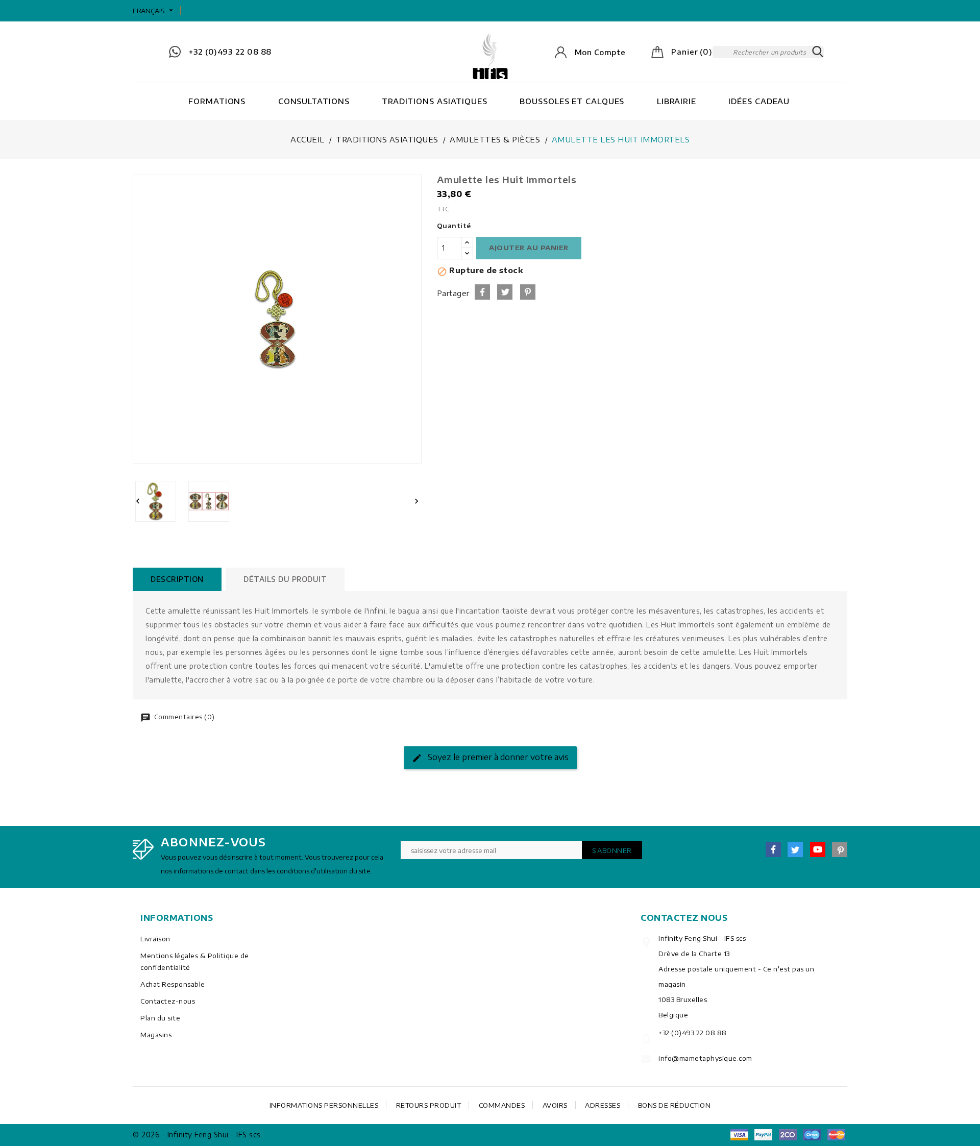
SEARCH (818, 52)
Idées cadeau (759, 101)
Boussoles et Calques (572, 101)
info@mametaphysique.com (705, 1058)
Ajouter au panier (529, 247)
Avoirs (555, 1105)
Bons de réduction (674, 1105)
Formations (217, 101)
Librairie (676, 101)
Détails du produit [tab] (285, 579)
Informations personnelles (324, 1105)
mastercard (812, 1134)
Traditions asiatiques (434, 101)
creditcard (836, 1134)
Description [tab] (177, 579)
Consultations (314, 101)
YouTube (817, 849)
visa (739, 1134)
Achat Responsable (172, 984)
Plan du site (160, 1018)
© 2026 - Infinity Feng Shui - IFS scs (197, 1134)
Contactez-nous (167, 1001)
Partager (482, 292)
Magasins (156, 1035)
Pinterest (527, 292)
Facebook (773, 849)
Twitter (795, 849)
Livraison (155, 939)
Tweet (504, 292)
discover (763, 1134)
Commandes (502, 1105)
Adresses (602, 1105)
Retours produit (428, 1105)
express (787, 1134)
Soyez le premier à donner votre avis (497, 757)
